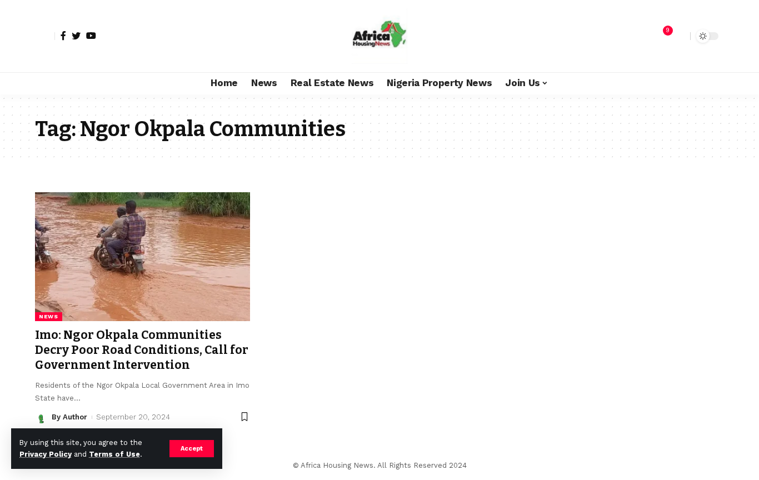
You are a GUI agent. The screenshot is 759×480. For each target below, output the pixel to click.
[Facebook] (63, 35)
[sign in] (45, 36)
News (48, 316)
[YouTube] (91, 35)
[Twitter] (76, 35)
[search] (679, 36)
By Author (69, 417)
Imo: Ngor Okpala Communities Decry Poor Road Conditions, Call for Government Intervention (141, 350)
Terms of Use (114, 454)
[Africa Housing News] (379, 36)
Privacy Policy (45, 454)
